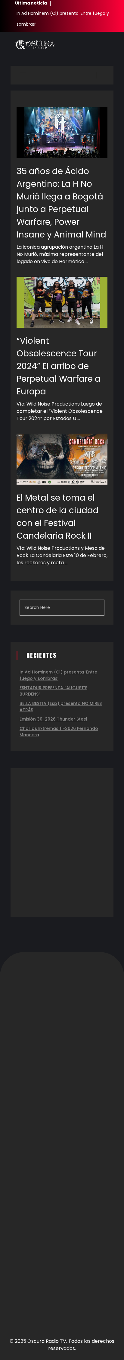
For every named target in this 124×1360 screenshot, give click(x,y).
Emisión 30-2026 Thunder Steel (53, 719)
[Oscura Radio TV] (35, 44)
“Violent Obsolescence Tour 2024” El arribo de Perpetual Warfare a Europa (59, 366)
